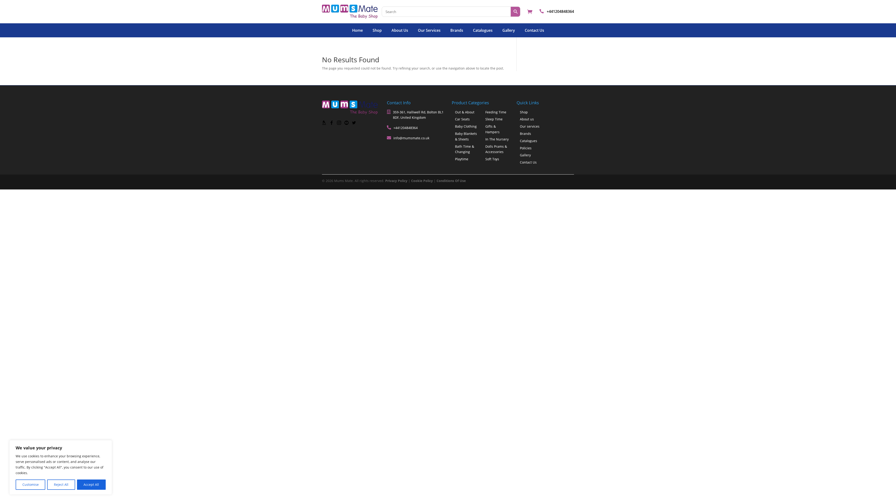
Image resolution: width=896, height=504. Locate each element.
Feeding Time (495, 112)
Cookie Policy (422, 180)
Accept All (91, 484)
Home (357, 31)
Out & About (464, 112)
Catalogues (483, 31)
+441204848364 (560, 11)
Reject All (61, 484)
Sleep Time (494, 119)
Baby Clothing (466, 126)
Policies (526, 148)
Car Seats (462, 119)
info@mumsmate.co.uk (411, 138)
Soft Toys (492, 159)
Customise (30, 484)
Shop (377, 31)
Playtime (461, 159)
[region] (60, 467)
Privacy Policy (396, 180)
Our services (429, 31)
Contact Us (534, 31)
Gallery (508, 31)
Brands (456, 31)
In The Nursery (497, 139)
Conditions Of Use (451, 180)
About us (400, 31)
